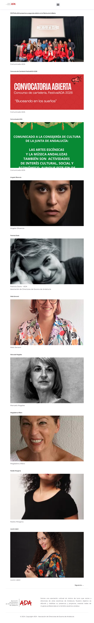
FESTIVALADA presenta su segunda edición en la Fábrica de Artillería (33, 13)
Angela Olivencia (15, 177)
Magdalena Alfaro (16, 413)
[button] (58, 4)
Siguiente (79, 585)
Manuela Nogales (16, 354)
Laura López (14, 529)
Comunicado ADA (16, 119)
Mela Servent (14, 296)
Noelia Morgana (15, 471)
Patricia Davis (14, 235)
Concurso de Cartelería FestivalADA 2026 (23, 71)
